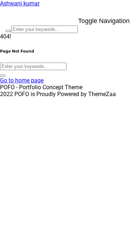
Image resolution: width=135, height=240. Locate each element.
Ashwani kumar (20, 3)
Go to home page (22, 80)
